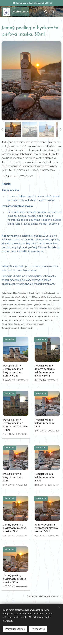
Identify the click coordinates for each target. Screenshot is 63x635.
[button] (46, 11)
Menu (58, 12)
